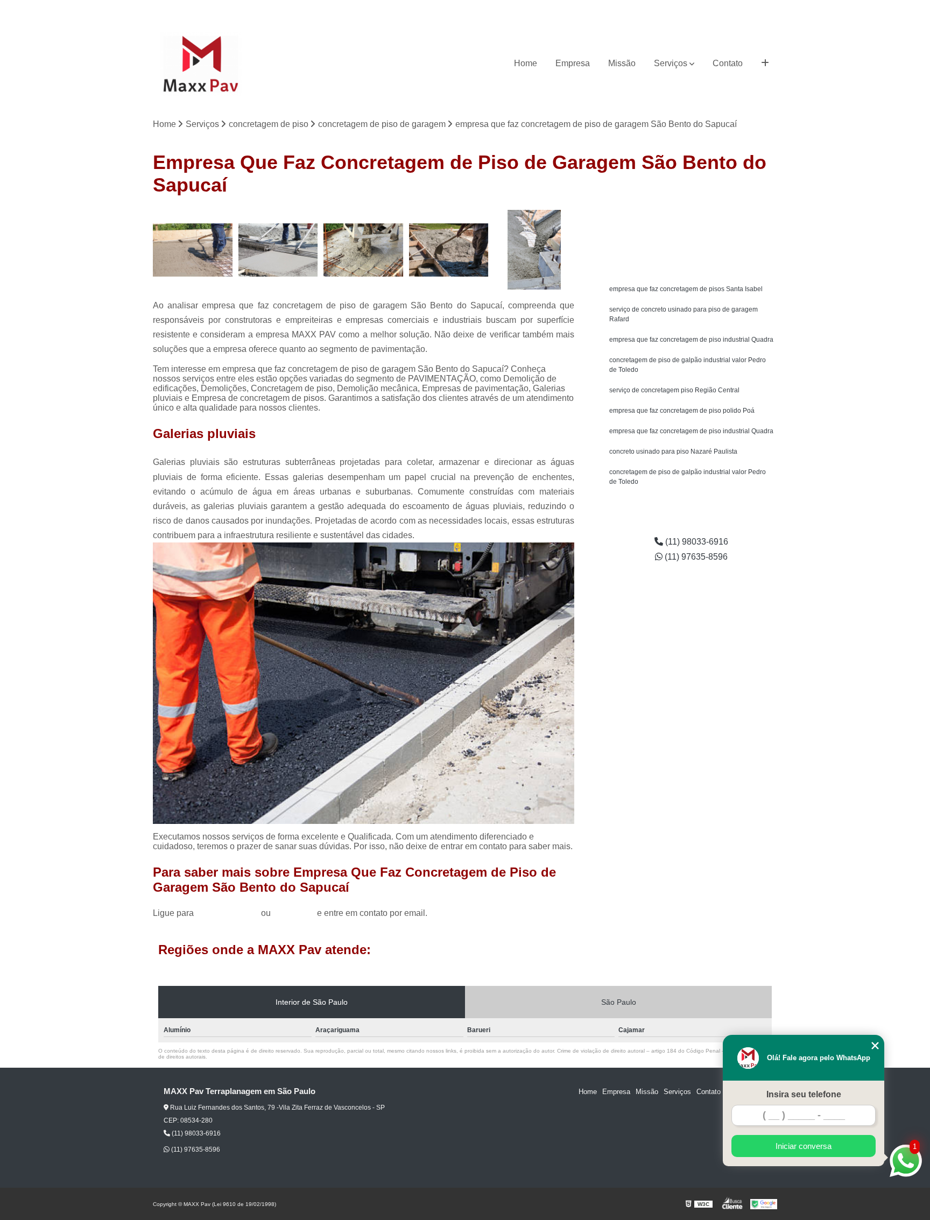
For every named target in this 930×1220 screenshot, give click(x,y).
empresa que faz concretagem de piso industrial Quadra (691, 339)
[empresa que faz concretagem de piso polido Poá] (193, 250)
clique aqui (294, 913)
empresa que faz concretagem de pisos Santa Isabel (686, 289)
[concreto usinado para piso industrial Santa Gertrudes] (534, 250)
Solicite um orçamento (691, 219)
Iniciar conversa (804, 1146)
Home (525, 63)
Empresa (572, 63)
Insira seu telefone (803, 1094)
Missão (622, 63)
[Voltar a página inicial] (201, 64)
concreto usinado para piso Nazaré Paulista (673, 451)
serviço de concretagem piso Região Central (674, 390)
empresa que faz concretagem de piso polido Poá (682, 410)
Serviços (670, 63)
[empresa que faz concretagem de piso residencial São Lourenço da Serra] (449, 250)
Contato (728, 63)
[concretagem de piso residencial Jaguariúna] (278, 250)
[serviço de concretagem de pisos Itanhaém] (363, 250)
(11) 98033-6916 (688, 8)
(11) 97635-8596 (751, 8)
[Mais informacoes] (765, 63)
